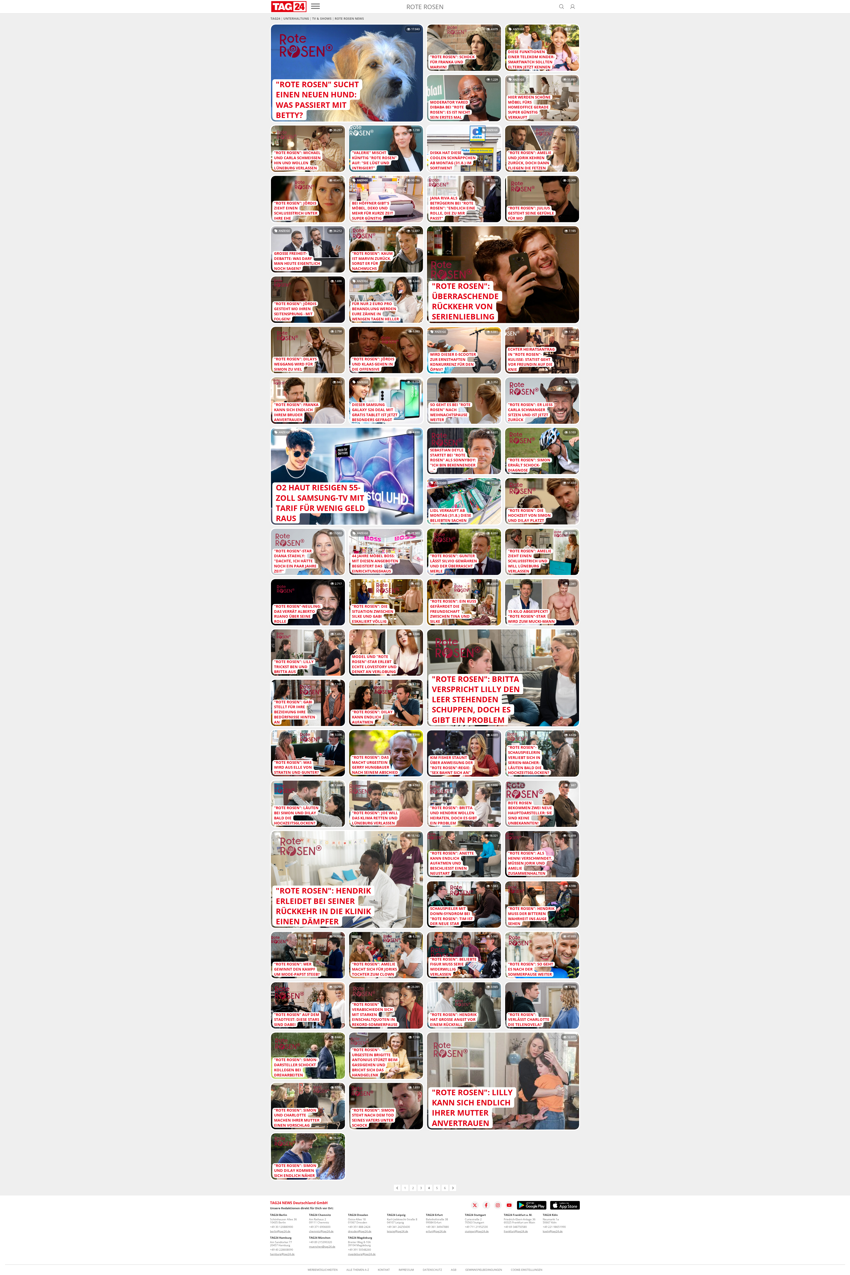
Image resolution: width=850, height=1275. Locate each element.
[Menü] (315, 6)
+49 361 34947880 (437, 1227)
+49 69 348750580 (515, 1227)
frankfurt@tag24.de (516, 1231)
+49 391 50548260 (359, 1250)
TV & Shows (322, 18)
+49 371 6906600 (319, 1227)
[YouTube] (509, 1205)
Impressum (406, 1269)
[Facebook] (486, 1205)
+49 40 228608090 (281, 1250)
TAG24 (275, 18)
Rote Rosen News (349, 18)
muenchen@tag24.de (322, 1246)
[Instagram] (498, 1205)
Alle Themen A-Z (357, 1269)
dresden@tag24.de (359, 1231)
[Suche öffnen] (561, 7)
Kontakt (384, 1269)
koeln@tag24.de (553, 1231)
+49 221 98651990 (554, 1227)
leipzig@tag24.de (397, 1231)
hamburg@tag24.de (282, 1254)
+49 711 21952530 (476, 1227)
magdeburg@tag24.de (362, 1254)
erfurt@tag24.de (436, 1231)
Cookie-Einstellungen (526, 1269)
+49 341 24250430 (398, 1227)
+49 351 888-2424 (359, 1227)
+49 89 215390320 (320, 1242)
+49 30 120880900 (281, 1227)
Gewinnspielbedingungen (483, 1269)
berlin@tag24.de (280, 1231)
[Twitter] (475, 1205)
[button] (573, 7)
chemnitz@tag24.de (321, 1231)
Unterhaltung (296, 18)
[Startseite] (289, 6)
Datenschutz (432, 1269)
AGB (453, 1269)
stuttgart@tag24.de (477, 1231)
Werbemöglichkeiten (323, 1269)
